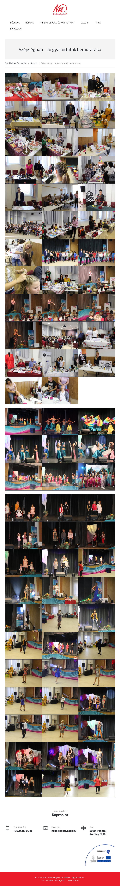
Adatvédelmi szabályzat (52, 880)
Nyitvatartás (73, 880)
